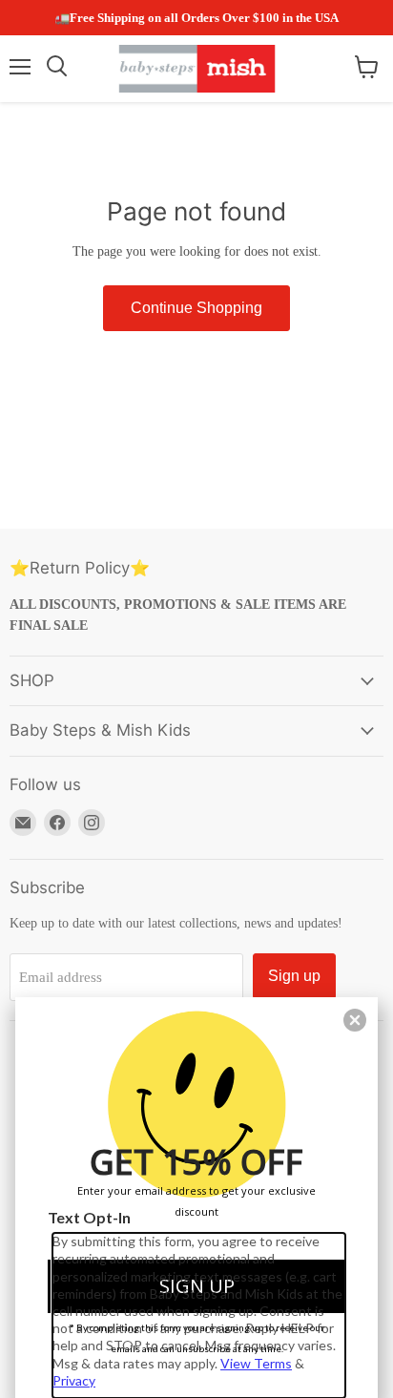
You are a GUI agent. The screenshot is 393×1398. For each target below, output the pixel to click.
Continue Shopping (196, 308)
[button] (354, 1020)
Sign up (294, 976)
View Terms (256, 1363)
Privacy (73, 1380)
